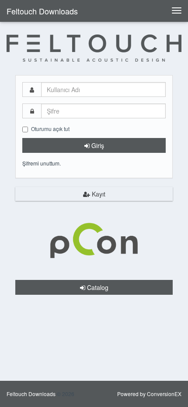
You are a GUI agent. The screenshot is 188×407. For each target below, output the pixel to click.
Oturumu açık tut (50, 128)
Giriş (97, 145)
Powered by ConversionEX (149, 393)
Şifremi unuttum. (41, 163)
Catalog (96, 287)
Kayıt (97, 194)
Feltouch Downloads (42, 11)
